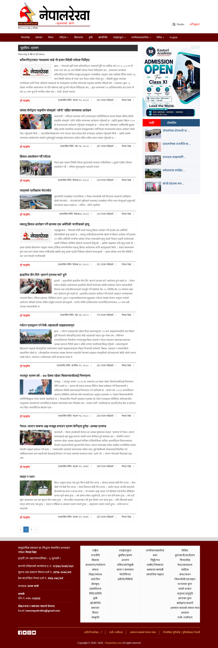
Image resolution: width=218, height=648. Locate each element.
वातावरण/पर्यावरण (95, 565)
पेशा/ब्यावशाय (184, 565)
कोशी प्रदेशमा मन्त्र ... (173, 183)
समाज (95, 569)
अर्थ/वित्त (95, 579)
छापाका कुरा (185, 598)
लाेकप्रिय (171, 123)
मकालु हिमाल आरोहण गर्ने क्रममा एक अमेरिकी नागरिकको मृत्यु (54, 224)
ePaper (195, 24)
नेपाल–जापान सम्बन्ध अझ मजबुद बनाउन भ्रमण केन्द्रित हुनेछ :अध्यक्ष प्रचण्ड (63, 426)
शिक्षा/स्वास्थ (95, 574)
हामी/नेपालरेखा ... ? (93, 632)
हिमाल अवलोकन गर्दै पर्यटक (35, 156)
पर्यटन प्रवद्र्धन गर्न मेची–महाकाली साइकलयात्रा (47, 325)
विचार (50, 37)
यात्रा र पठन (27, 476)
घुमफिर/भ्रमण (125, 555)
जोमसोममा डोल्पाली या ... (176, 130)
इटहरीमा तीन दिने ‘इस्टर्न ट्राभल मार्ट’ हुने (43, 275)
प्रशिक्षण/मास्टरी (185, 603)
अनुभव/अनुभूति (185, 593)
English (173, 37)
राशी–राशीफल (184, 617)
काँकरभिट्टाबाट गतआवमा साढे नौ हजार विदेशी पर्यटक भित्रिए (55, 60)
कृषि (91, 37)
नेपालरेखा (25, 37)
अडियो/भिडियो (125, 579)
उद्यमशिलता (95, 588)
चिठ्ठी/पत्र (155, 560)
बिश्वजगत (78, 37)
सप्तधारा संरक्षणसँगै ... (174, 157)
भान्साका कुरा (185, 584)
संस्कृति (95, 617)
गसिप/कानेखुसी (125, 565)
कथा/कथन (185, 574)
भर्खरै (151, 123)
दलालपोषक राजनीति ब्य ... (177, 144)
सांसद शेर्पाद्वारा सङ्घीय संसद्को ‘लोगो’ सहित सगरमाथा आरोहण (55, 110)
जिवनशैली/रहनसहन (184, 579)
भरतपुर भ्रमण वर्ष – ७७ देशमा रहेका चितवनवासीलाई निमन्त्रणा (55, 375)
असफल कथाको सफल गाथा (184, 608)
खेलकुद (95, 584)
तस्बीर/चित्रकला (155, 565)
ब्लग (155, 555)
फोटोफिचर (125, 574)
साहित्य (185, 569)
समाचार (38, 37)
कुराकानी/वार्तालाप (185, 555)
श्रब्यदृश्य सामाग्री (155, 569)
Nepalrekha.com (113, 642)
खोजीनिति (102, 37)
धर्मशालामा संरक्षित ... (174, 170)
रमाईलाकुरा (118, 37)
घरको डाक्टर (185, 588)
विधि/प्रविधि (95, 593)
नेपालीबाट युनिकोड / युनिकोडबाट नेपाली (181, 632)
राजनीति (95, 555)
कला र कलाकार (125, 569)
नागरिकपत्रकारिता (140, 37)
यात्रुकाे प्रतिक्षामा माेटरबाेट (35, 190)
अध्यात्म (185, 612)
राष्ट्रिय (63, 37)
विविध (159, 37)
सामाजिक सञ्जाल (155, 574)
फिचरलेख (185, 560)
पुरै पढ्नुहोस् (25, 100)
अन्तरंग (125, 560)
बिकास (95, 560)
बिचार (95, 612)
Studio (180, 24)
